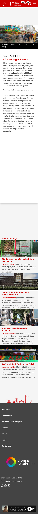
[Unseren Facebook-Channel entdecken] (5, 485)
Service (5, 428)
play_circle (29, 508)
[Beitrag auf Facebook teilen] (14, 56)
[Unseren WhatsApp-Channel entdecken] (2, 485)
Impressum (5, 478)
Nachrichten (7, 416)
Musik (4, 440)
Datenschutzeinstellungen (11, 481)
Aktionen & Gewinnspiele (12, 422)
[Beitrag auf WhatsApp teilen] (11, 56)
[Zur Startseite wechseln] (6, 4)
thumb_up (33, 509)
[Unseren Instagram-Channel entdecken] (9, 485)
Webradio (6, 410)
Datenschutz (17, 478)
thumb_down (25, 509)
